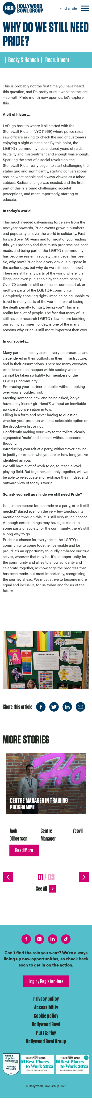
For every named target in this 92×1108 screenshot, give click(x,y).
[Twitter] (54, 707)
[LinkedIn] (67, 707)
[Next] (84, 877)
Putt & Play (46, 1033)
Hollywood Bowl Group (46, 1041)
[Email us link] (80, 707)
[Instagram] (39, 939)
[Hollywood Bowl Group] (23, 8)
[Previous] (8, 877)
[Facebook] (41, 707)
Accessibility (46, 1007)
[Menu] (85, 8)
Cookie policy (46, 1016)
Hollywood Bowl (46, 1024)
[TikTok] (66, 939)
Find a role (68, 8)
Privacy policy (46, 999)
